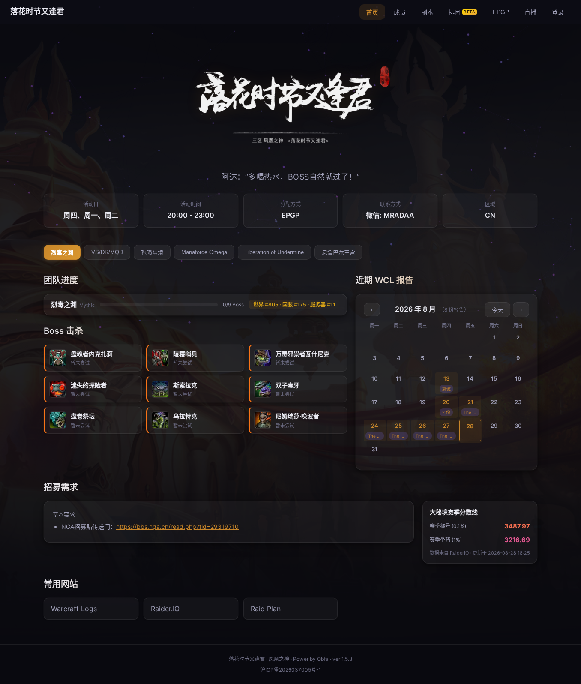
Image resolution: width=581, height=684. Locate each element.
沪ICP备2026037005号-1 (290, 669)
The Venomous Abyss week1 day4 (400, 435)
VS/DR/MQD (107, 252)
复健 (446, 388)
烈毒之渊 (62, 252)
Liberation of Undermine (274, 252)
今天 (497, 310)
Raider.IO (165, 608)
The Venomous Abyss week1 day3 (376, 435)
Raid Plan (266, 608)
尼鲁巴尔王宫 (338, 252)
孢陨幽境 (152, 252)
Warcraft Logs (74, 608)
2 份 (446, 412)
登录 (558, 12)
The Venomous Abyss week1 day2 (472, 412)
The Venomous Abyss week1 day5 (424, 435)
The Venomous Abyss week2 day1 (448, 435)
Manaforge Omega (204, 252)
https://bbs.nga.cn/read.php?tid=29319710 (177, 526)
